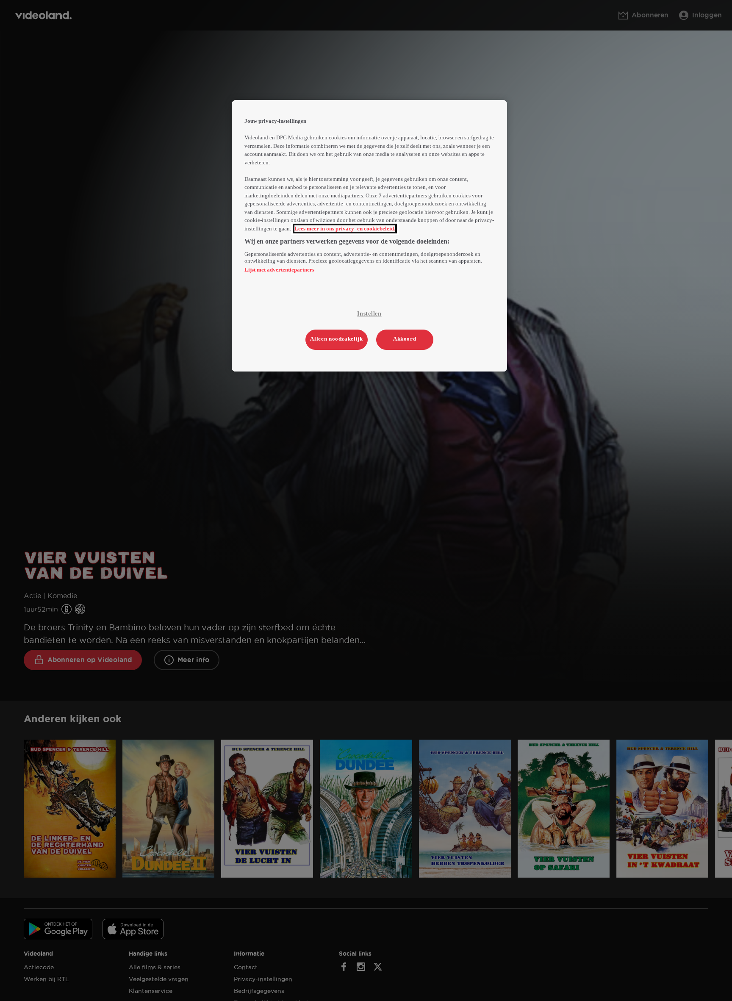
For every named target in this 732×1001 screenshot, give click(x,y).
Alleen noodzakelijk (336, 339)
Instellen (369, 314)
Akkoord (404, 339)
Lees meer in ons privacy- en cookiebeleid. (344, 228)
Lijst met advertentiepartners (279, 269)
